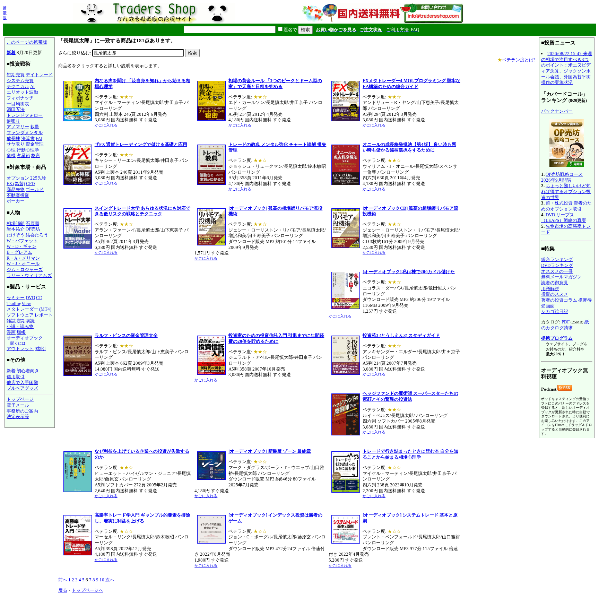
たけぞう (16, 234)
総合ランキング (557, 259)
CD (39, 297)
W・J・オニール (23, 263)
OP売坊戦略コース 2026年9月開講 (562, 177)
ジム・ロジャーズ (25, 269)
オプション (18, 178)
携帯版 (5, 13)
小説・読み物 (20, 326)
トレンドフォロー (25, 115)
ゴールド (35, 189)
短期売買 (16, 74)
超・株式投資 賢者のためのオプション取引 (566, 205)
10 (101, 579)
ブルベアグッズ (22, 388)
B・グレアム (19, 252)
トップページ (20, 399)
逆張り (13, 121)
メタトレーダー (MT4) (29, 309)
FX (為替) (16, 183)
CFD (30, 183)
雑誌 (11, 320)
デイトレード (39, 74)
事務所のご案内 (22, 411)
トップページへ (87, 590)
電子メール (18, 405)
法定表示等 (18, 416)
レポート (44, 315)
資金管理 (35, 144)
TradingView (19, 303)
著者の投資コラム (559, 300)
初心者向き (28, 370)
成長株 (13, 138)
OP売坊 (33, 229)
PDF (566, 321)
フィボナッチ (20, 98)
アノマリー (18, 126)
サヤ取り (16, 144)
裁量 (34, 126)
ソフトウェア (20, 315)
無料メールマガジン (561, 276)
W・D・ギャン (21, 246)
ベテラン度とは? (516, 59)
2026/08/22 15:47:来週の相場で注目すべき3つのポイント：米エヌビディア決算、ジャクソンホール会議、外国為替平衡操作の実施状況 (566, 68)
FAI (39, 138)
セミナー (16, 297)
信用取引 (16, 376)
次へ (109, 579)
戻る (62, 590)
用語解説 (550, 288)
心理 (11, 150)
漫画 (11, 332)
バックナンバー (557, 111)
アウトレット (20, 348)
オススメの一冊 (557, 271)
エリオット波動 (22, 92)
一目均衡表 (18, 103)
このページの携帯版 (27, 42)
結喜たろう (37, 234)
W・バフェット (22, 240)
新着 (11, 52)
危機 (11, 155)
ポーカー (16, 200)
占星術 (23, 155)
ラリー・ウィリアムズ (29, 275)
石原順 (32, 223)
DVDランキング (557, 265)
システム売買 (20, 80)
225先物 (38, 178)
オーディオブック (25, 337)
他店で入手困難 (22, 382)
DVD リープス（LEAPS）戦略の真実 (563, 217)
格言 (35, 155)
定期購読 (26, 320)
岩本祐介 (16, 229)
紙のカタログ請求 (565, 324)
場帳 (21, 332)
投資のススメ (554, 294)
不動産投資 (18, 195)
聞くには (18, 343)
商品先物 (16, 189)
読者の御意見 (554, 282)
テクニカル (18, 86)
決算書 (28, 138)
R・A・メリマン (23, 258)
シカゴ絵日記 (554, 311)
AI (32, 86)
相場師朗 (16, 223)
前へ (62, 579)
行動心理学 (28, 150)
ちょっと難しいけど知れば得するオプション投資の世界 (566, 191)
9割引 (40, 348)
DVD (30, 297)
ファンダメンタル (25, 132)
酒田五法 (16, 109)
